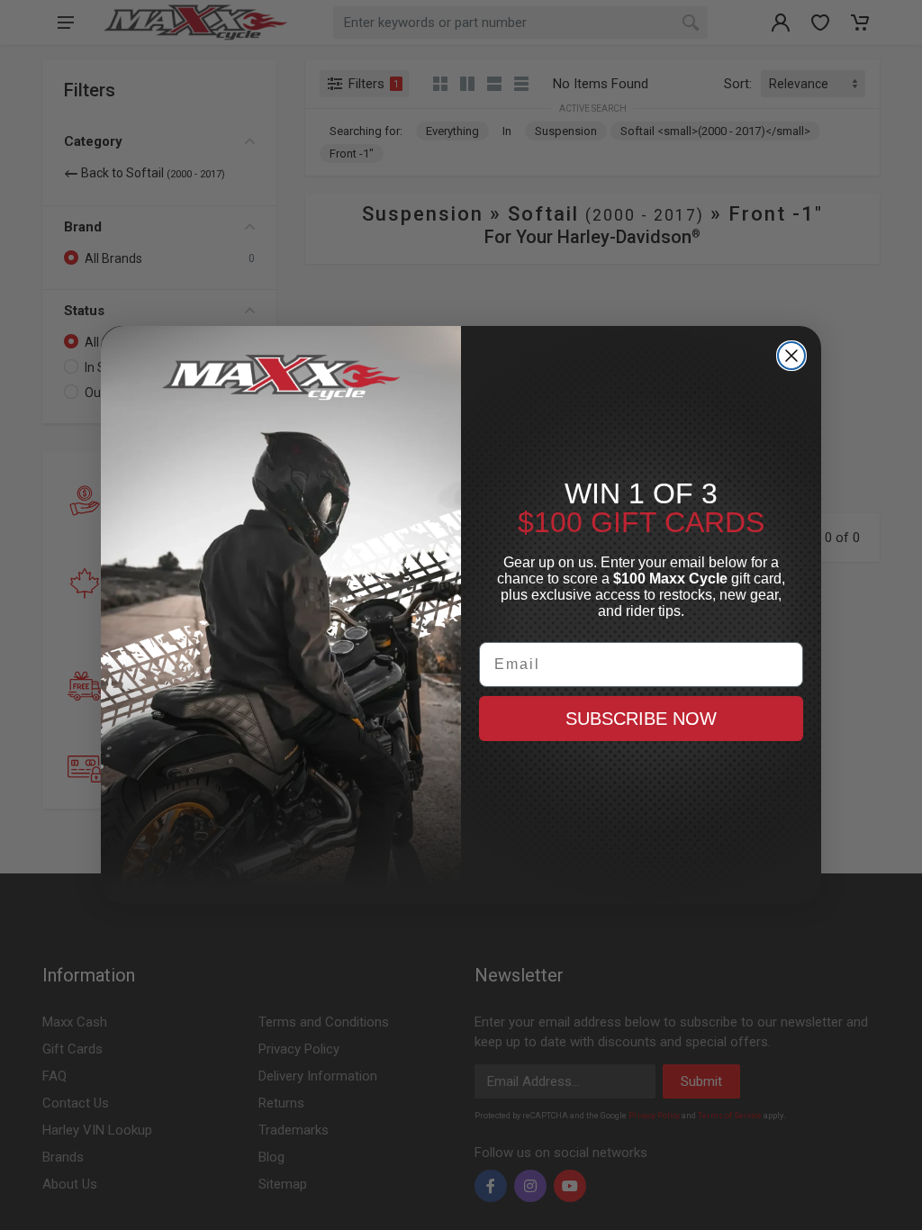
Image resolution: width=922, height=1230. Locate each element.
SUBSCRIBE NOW (641, 718)
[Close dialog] (791, 355)
